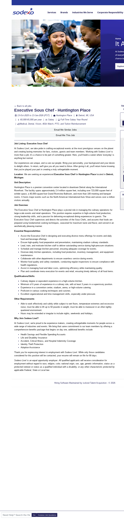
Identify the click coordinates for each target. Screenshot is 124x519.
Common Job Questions (47, 515)
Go (34, 515)
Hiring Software (61, 383)
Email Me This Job (65, 135)
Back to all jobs (23, 106)
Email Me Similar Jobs (65, 129)
